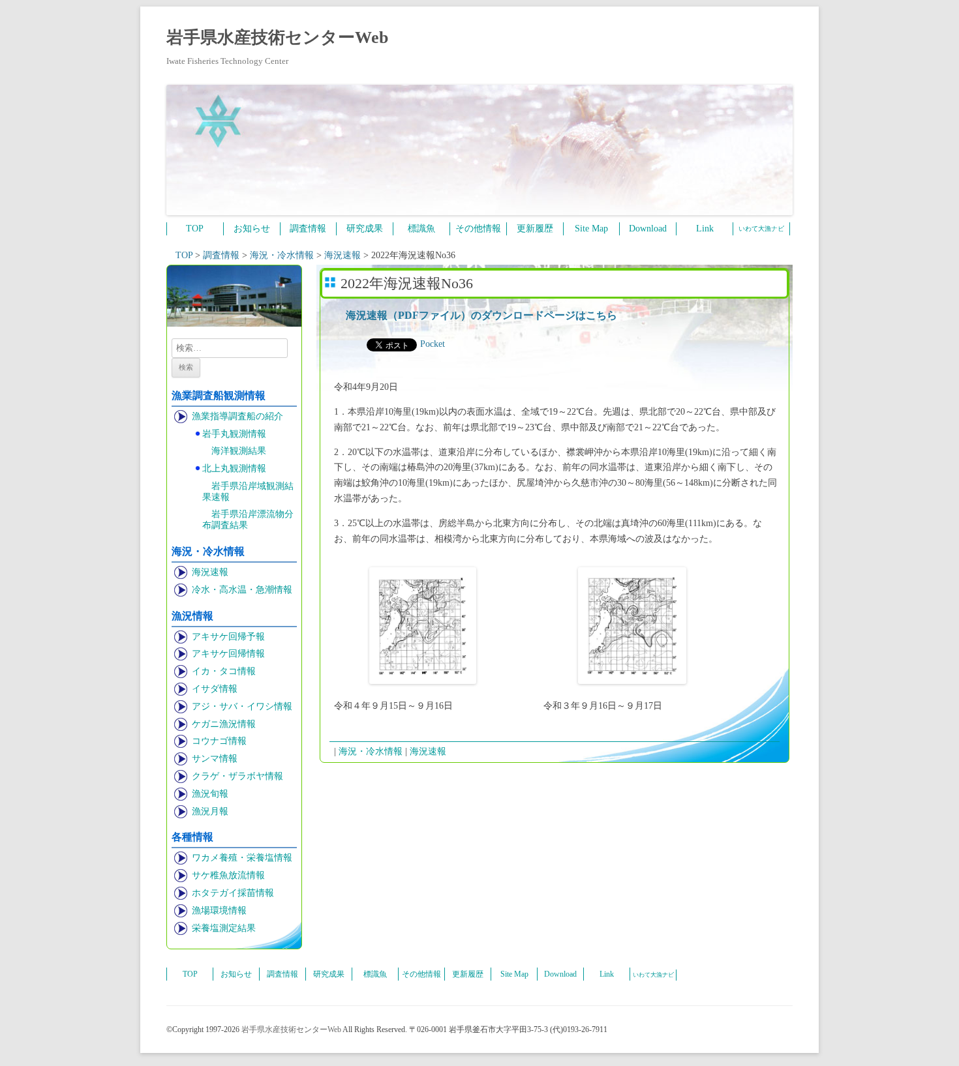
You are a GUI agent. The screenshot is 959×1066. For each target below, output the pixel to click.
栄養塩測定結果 (224, 928)
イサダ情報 (214, 689)
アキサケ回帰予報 (228, 637)
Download (648, 228)
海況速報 (210, 572)
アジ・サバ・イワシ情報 (242, 706)
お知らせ (252, 228)
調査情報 (308, 228)
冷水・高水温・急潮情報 (242, 590)
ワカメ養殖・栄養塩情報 (242, 858)
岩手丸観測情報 (234, 434)
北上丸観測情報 (234, 468)
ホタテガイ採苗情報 (233, 893)
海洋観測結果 (238, 451)
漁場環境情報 (219, 910)
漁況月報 (210, 811)
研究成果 (364, 228)
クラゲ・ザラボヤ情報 (237, 776)
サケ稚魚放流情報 (228, 875)
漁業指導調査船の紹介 (237, 416)
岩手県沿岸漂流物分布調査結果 (248, 519)
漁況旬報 (210, 794)
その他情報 (478, 228)
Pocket (432, 344)
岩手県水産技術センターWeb (277, 37)
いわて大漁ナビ (761, 228)
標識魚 (421, 228)
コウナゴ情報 (219, 741)
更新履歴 (535, 228)
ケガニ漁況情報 (224, 724)
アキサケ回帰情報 (228, 654)
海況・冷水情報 (371, 751)
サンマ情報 (214, 758)
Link (705, 228)
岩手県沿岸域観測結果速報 (248, 491)
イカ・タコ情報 (224, 671)
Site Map (591, 228)
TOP (195, 228)
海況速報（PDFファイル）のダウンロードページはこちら (481, 315)
